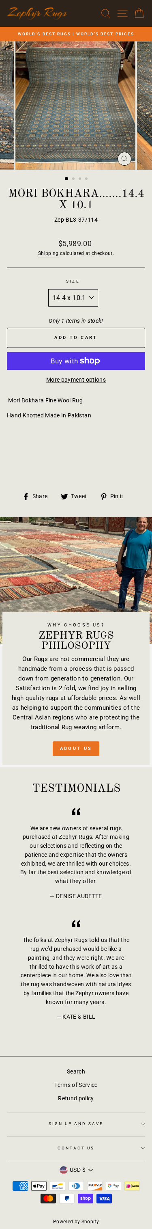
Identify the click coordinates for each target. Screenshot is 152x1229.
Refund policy (76, 1098)
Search (76, 1071)
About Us (76, 748)
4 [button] (87, 179)
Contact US (76, 1148)
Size (72, 281)
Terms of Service (75, 1085)
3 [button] (81, 179)
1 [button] (67, 179)
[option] (76, 34)
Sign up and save (76, 1123)
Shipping (48, 253)
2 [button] (74, 179)
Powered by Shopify (76, 1222)
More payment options (76, 379)
